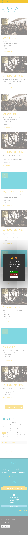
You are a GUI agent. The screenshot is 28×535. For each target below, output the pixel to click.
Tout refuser (14, 274)
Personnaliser (14, 277)
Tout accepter (14, 271)
